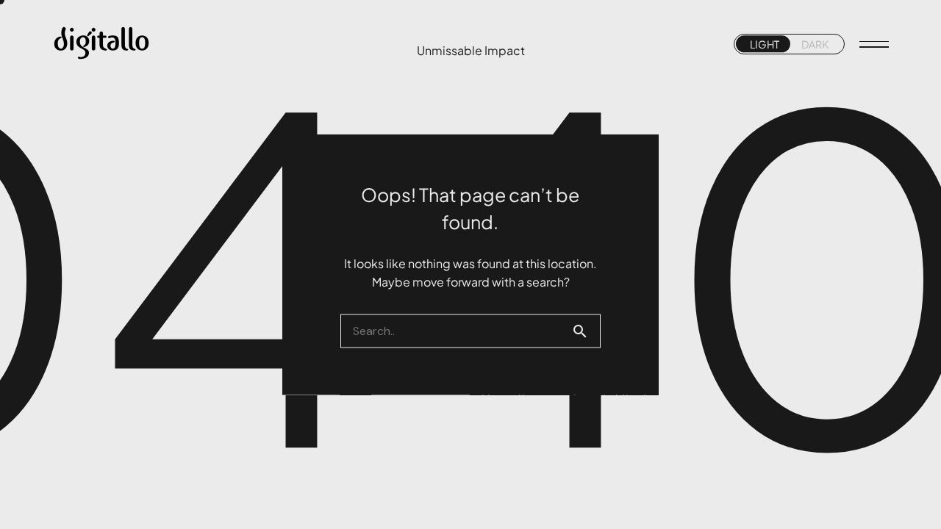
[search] (586, 331)
